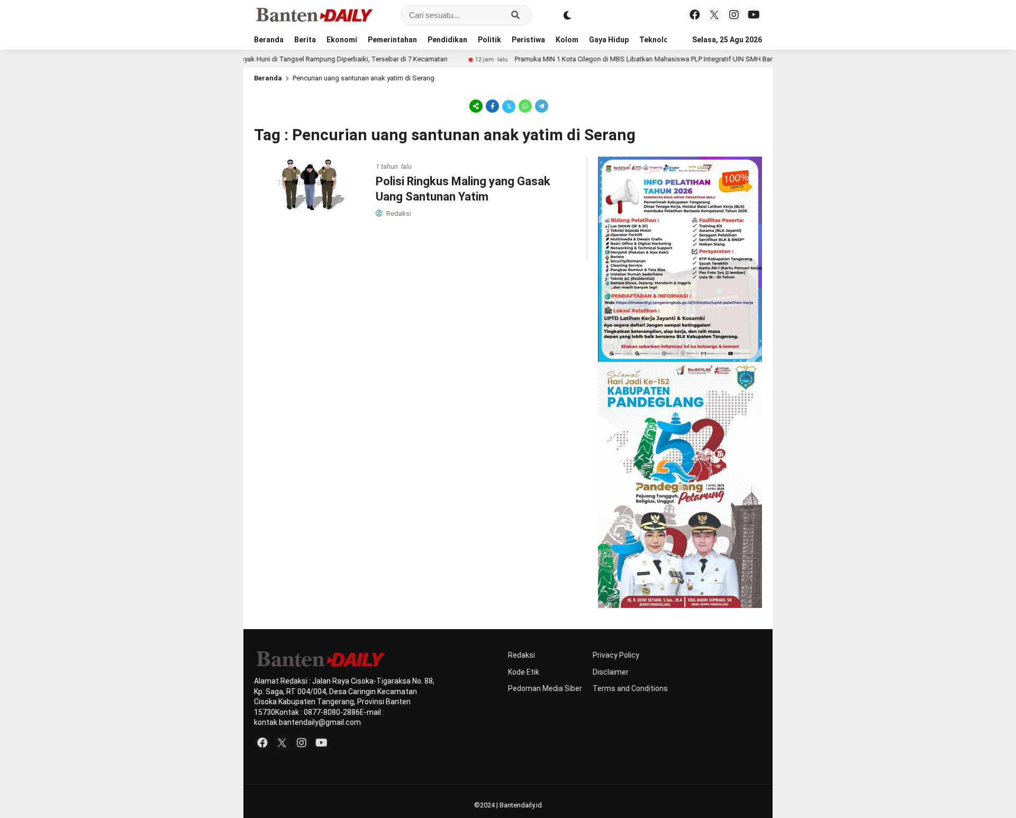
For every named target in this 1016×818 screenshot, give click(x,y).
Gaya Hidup (609, 39)
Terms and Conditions (630, 688)
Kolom (567, 39)
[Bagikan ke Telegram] (540, 106)
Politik (489, 39)
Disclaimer (611, 672)
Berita (305, 39)
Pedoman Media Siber (545, 688)
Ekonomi (341, 39)
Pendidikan (447, 39)
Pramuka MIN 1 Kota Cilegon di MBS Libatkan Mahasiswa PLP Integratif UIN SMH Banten (619, 59)
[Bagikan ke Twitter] (509, 106)
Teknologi (657, 39)
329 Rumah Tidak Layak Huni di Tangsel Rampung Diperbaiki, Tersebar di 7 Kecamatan (285, 59)
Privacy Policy (616, 655)
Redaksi (521, 655)
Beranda (269, 39)
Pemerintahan (392, 39)
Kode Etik (523, 672)
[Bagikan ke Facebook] (492, 106)
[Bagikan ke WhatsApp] (525, 106)
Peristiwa (528, 39)
